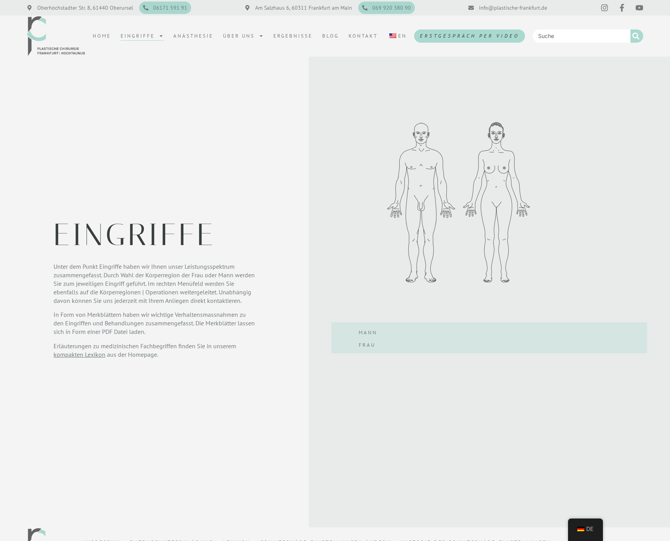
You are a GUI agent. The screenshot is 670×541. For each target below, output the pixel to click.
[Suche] (636, 36)
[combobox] (581, 36)
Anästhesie (193, 36)
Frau (367, 345)
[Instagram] (604, 8)
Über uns (239, 36)
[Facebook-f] (622, 8)
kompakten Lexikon (79, 354)
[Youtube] (639, 8)
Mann (368, 332)
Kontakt (363, 36)
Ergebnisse (293, 36)
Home (102, 36)
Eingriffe (138, 36)
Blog (330, 36)
